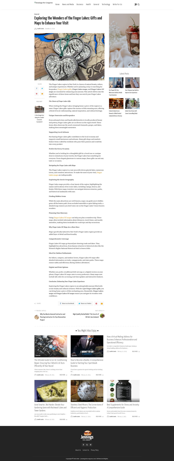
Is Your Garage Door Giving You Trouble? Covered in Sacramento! (39, 119)
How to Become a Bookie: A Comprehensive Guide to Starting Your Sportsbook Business (87, 363)
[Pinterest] (36, 94)
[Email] (42, 94)
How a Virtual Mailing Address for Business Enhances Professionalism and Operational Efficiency (122, 340)
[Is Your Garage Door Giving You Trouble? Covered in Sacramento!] (39, 108)
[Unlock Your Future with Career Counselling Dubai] (132, 103)
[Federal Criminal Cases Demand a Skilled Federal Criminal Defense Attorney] (116, 103)
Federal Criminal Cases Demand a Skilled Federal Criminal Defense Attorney (115, 113)
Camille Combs (40, 28)
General (36, 14)
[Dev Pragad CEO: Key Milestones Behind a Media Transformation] (116, 82)
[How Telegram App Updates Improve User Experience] (132, 82)
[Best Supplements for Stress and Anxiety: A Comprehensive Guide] (123, 391)
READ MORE (62, 375)
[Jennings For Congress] (43, 5)
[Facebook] (36, 88)
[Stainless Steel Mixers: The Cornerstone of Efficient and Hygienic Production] (87, 391)
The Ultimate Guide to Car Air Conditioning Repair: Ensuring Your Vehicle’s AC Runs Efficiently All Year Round (50, 363)
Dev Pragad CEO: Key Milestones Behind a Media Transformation (115, 93)
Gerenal (110, 400)
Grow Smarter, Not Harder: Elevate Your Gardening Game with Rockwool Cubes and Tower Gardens (50, 408)
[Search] (138, 4)
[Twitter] (42, 88)
